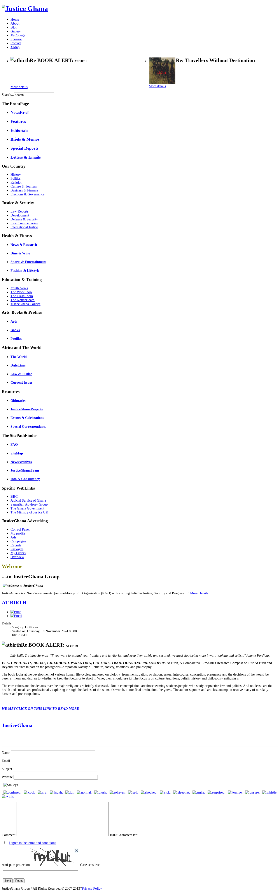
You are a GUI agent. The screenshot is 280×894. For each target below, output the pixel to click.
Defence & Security (24, 219)
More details (19, 87)
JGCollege (17, 35)
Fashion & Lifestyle (24, 270)
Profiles (16, 338)
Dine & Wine (20, 253)
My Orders (18, 553)
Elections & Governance (27, 194)
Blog (13, 27)
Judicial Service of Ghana (28, 500)
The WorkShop (21, 292)
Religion (16, 182)
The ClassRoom (21, 296)
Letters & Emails (25, 157)
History (15, 174)
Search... (8, 95)
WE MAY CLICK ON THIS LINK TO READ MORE (40, 708)
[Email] (16, 616)
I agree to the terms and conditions (32, 843)
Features (18, 121)
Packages (16, 549)
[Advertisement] (61, 74)
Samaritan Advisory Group (29, 504)
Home (14, 19)
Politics (15, 178)
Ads (13, 537)
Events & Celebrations (27, 418)
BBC (14, 496)
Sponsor (16, 39)
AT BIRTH (14, 602)
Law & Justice (21, 374)
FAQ (14, 444)
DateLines (18, 365)
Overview (17, 557)
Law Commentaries (24, 223)
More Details (199, 593)
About (14, 23)
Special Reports (24, 148)
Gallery (15, 31)
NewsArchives (21, 462)
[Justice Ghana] (25, 9)
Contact (15, 43)
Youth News (19, 288)
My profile (17, 533)
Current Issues (21, 382)
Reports (15, 545)
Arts (13, 321)
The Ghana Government (27, 508)
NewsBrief (19, 112)
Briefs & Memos (24, 139)
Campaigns (18, 541)
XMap (14, 47)
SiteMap (16, 453)
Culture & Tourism (23, 186)
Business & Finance (24, 190)
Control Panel (20, 529)
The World (18, 357)
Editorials (19, 130)
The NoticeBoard (22, 300)
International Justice (24, 227)
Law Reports (19, 211)
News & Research (23, 245)
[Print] (15, 612)
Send (7, 880)
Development (19, 215)
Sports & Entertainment (28, 262)
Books (15, 330)
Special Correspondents (28, 426)
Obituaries (18, 400)
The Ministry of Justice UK (29, 512)
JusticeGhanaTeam (24, 470)
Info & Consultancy (25, 479)
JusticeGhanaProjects (26, 409)
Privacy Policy (92, 888)
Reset (19, 880)
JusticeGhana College (25, 304)
